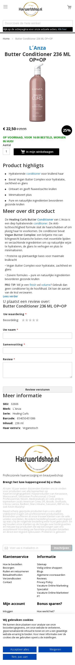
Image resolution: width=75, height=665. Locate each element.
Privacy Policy (45, 582)
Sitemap (42, 564)
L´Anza (37, 47)
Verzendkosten (12, 578)
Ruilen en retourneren (16, 571)
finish (33, 285)
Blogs (40, 571)
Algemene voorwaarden (51, 575)
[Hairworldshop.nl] (37, 459)
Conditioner (45, 219)
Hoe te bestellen (12, 564)
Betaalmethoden (12, 575)
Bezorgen (8, 567)
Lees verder (10, 296)
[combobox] (38, 23)
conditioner (33, 173)
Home (6, 38)
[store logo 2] (30, 9)
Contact (7, 582)
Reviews (42, 578)
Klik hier (62, 29)
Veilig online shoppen (49, 567)
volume (46, 285)
